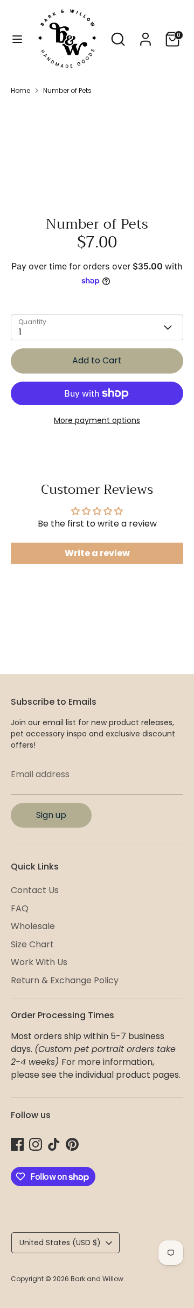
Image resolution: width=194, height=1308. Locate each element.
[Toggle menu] (17, 39)
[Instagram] (35, 1144)
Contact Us (35, 890)
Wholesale (33, 926)
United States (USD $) (60, 1242)
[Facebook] (17, 1144)
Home (20, 90)
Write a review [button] (97, 553)
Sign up (51, 815)
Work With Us (39, 962)
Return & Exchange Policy (65, 980)
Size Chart (32, 944)
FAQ (20, 908)
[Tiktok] (53, 1144)
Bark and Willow (97, 1278)
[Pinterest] (72, 1144)
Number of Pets (67, 90)
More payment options (97, 420)
